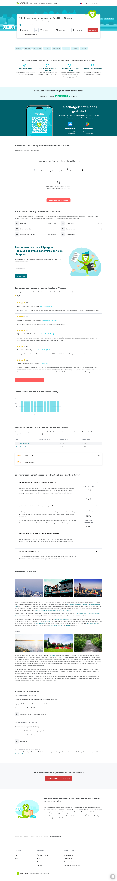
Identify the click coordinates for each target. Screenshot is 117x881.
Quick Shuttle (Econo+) (50, 320)
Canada (26, 836)
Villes (75, 48)
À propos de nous (42, 855)
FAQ (66, 48)
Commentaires (37, 48)
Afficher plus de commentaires (29, 380)
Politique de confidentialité (72, 865)
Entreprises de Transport (45, 3)
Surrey (46, 836)
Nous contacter (68, 855)
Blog (55, 3)
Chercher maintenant (21, 754)
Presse (39, 862)
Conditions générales (70, 862)
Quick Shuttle (44, 363)
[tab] (24, 26)
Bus (31, 3)
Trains (35, 3)
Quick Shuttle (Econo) (46, 306)
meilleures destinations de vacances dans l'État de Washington (53, 610)
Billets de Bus (18, 836)
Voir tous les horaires (58, 200)
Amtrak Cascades (41, 623)
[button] (81, 3)
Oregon (68, 625)
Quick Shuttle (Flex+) (47, 334)
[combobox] (26, 30)
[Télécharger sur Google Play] (88, 124)
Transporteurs (57, 48)
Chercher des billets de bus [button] (58, 778)
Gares (84, 48)
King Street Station (92, 623)
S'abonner (21, 276)
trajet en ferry (48, 621)
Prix (47, 48)
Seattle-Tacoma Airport (61, 619)
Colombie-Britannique (55, 625)
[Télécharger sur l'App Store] (70, 124)
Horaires (18, 48)
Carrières (39, 865)
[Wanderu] (22, 3)
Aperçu (27, 48)
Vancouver (52, 655)
